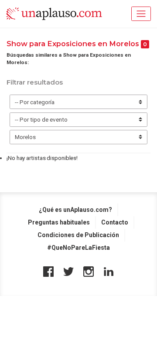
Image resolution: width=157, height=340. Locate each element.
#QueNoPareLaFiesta (78, 247)
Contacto (114, 222)
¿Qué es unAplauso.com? (75, 209)
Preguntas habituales (59, 222)
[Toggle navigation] (141, 14)
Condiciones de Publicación (78, 234)
